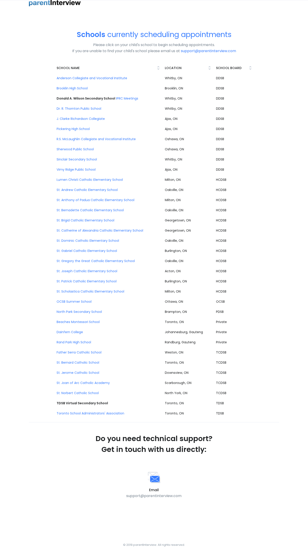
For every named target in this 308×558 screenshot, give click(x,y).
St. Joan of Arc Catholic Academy (83, 383)
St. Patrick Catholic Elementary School (87, 281)
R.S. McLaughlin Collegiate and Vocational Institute (96, 139)
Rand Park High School (74, 342)
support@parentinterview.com (208, 50)
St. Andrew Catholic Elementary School (87, 190)
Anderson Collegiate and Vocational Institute (92, 78)
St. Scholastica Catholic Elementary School (90, 291)
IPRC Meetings (127, 98)
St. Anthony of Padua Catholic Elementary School (95, 200)
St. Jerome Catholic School (78, 372)
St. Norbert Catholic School (78, 393)
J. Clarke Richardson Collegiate (81, 118)
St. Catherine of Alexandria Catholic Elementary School (100, 230)
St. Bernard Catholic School (78, 362)
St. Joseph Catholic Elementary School (87, 271)
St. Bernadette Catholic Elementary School (90, 210)
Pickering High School (73, 129)
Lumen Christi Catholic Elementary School (90, 179)
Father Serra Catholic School (79, 352)
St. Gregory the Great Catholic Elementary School (96, 261)
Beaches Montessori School (78, 322)
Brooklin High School (72, 88)
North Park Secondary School (79, 311)
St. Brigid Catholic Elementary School (85, 220)
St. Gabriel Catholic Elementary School (87, 251)
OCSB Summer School (74, 301)
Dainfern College (70, 332)
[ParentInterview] (55, 3)
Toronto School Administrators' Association (90, 413)
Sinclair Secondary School (77, 159)
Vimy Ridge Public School (76, 169)
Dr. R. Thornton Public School (79, 108)
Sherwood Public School (75, 149)
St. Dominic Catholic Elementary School (88, 240)
